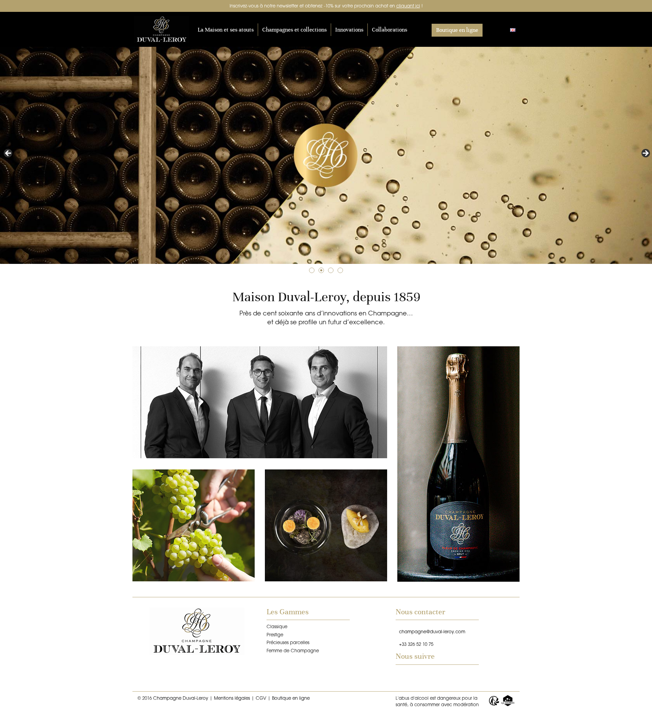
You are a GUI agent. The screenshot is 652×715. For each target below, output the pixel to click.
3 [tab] (330, 270)
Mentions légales (232, 698)
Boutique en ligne (457, 30)
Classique (277, 626)
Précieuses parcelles (288, 642)
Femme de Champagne (293, 650)
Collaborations (389, 29)
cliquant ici (408, 5)
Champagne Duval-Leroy (164, 29)
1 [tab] (311, 270)
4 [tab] (340, 270)
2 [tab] (321, 270)
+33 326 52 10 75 (416, 644)
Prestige (275, 634)
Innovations (349, 29)
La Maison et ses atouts (226, 29)
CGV (261, 698)
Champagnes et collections (294, 29)
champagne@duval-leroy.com (432, 631)
